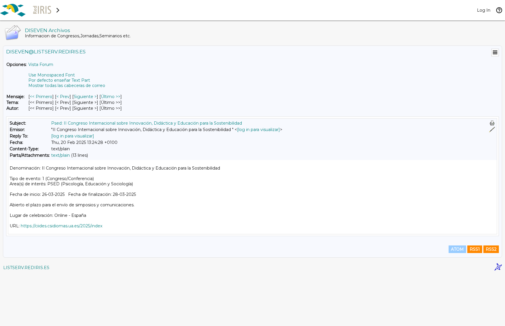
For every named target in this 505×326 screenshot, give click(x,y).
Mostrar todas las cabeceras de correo (66, 85)
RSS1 (475, 249)
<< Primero (41, 96)
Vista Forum (40, 64)
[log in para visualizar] (258, 129)
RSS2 (491, 249)
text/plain (60, 155)
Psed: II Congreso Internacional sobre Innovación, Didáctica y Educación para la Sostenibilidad (146, 123)
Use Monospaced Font (51, 75)
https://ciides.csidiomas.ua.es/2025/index (61, 226)
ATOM (457, 249)
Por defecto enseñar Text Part (59, 80)
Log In (483, 10)
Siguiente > (85, 96)
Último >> (110, 96)
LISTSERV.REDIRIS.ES (26, 267)
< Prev (63, 96)
